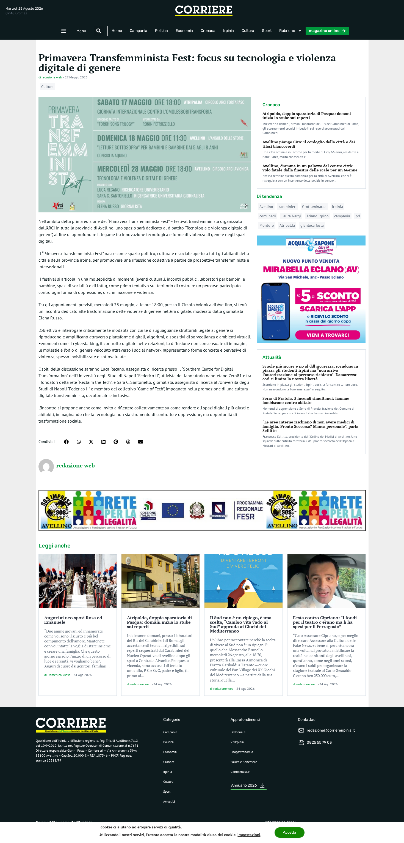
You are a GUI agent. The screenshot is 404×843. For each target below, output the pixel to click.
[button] (99, 31)
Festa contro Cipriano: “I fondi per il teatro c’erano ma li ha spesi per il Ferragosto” (325, 622)
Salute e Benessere (244, 762)
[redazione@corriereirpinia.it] (301, 730)
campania (342, 216)
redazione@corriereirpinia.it (331, 730)
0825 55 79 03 (319, 742)
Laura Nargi (291, 216)
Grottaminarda (314, 207)
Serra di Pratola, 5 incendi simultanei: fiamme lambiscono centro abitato (305, 400)
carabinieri (288, 207)
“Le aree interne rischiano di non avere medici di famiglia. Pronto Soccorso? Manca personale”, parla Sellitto (310, 426)
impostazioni (248, 834)
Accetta (289, 832)
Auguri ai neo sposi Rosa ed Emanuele (73, 620)
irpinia (337, 207)
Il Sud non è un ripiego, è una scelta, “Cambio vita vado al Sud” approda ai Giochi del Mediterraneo (241, 624)
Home (117, 30)
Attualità (169, 801)
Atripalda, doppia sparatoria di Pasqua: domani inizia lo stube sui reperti (306, 115)
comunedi (267, 216)
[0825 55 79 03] (301, 742)
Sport (267, 30)
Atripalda (287, 225)
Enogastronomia (242, 752)
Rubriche (287, 30)
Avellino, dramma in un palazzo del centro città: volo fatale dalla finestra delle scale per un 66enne (310, 168)
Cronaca (208, 30)
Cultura (248, 30)
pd (358, 216)
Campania (138, 30)
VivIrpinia (237, 742)
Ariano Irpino (317, 216)
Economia (184, 30)
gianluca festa (312, 225)
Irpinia (228, 30)
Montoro (266, 225)
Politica (161, 30)
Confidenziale (240, 772)
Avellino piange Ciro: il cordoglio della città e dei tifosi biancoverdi (308, 144)
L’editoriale (238, 732)
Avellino (266, 207)
